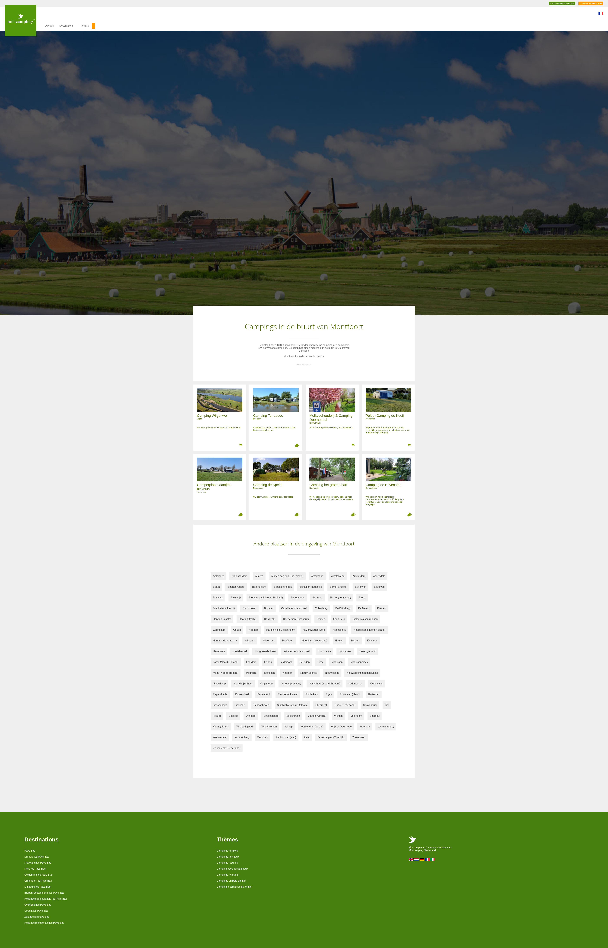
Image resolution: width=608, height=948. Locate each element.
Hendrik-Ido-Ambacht (225, 640)
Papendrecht (220, 694)
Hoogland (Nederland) (314, 640)
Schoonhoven (261, 705)
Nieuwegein (332, 672)
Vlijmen (338, 715)
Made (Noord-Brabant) (225, 672)
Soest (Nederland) (345, 705)
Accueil (49, 25)
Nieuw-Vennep (308, 672)
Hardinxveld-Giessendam (280, 629)
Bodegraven (297, 597)
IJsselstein (219, 651)
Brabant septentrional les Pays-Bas (44, 892)
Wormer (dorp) (386, 726)
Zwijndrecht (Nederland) (226, 748)
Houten (339, 640)
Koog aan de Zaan (265, 651)
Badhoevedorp (236, 586)
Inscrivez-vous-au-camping (562, 3)
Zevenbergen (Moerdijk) (330, 737)
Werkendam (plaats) (312, 726)
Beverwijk (360, 586)
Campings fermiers (227, 850)
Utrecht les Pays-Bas (36, 910)
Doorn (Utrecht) (247, 619)
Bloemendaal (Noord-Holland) (266, 597)
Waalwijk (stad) (244, 726)
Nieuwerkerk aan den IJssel (362, 672)
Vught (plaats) (220, 726)
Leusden (305, 662)
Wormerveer (220, 737)
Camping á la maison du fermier (234, 886)
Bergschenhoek (283, 586)
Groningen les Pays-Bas (38, 880)
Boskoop (317, 597)
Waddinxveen (269, 726)
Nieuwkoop (219, 683)
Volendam (356, 715)
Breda (362, 597)
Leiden (268, 662)
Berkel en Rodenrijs (311, 586)
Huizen (355, 640)
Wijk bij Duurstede (341, 726)
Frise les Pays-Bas (35, 868)
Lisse (321, 662)
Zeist (307, 737)
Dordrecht (269, 619)
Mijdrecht (251, 672)
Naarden (287, 672)
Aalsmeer (218, 576)
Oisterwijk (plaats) (291, 683)
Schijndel (240, 705)
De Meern (363, 608)
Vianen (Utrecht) (317, 715)
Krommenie (324, 651)
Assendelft (379, 576)
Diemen (381, 608)
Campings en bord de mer (231, 880)
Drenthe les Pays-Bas (36, 856)
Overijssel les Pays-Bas (37, 904)
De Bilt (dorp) (342, 608)
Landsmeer (345, 651)
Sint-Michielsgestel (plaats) (292, 705)
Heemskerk (339, 629)
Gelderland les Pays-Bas (38, 874)
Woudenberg (242, 737)
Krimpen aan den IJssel (297, 651)
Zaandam (262, 737)
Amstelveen (338, 576)
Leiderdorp (286, 662)
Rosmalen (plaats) (350, 694)
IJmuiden (372, 640)
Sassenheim (220, 705)
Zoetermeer (358, 737)
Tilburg (217, 715)
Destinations (66, 25)
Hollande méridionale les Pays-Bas (44, 922)
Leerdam (251, 662)
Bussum (268, 608)
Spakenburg (370, 705)
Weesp (289, 726)
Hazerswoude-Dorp (314, 629)
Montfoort (269, 672)
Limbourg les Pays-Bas (37, 886)
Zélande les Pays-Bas (36, 916)
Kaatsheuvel (240, 651)
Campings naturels (227, 862)
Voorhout (375, 715)
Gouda (237, 629)
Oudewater (376, 683)
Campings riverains (227, 874)
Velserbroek (293, 715)
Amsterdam (358, 576)
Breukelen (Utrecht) (224, 608)
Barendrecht (259, 586)
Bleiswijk (236, 597)
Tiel (387, 705)
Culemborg (321, 608)
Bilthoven (379, 586)
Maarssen (337, 662)
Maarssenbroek (359, 662)
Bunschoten (249, 608)
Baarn (216, 586)
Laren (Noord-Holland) (225, 662)
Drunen (321, 619)
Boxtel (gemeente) (340, 597)
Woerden (365, 726)
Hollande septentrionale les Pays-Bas (45, 898)
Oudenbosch (355, 683)
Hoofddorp (288, 640)
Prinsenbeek (242, 694)
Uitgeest (233, 715)
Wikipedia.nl (306, 365)
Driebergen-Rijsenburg (296, 619)
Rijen (329, 694)
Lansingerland (367, 651)
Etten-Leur (339, 619)
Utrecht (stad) (271, 715)
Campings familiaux (228, 856)
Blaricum (218, 597)
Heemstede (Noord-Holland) (369, 629)
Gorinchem (219, 629)
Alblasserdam (239, 576)
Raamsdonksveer (288, 694)
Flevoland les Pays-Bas (37, 862)
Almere (259, 576)
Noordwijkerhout (243, 683)
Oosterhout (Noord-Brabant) (324, 683)
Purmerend (263, 694)
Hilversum (268, 640)
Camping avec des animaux (232, 868)
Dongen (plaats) (222, 619)
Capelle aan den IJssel (294, 608)
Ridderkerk (312, 694)
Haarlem (253, 629)
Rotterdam (374, 694)
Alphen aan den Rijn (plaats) (287, 576)
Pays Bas (29, 850)
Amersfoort (317, 576)
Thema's (84, 25)
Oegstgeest (266, 683)
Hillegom (250, 640)
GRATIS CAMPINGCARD (591, 3)
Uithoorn (251, 715)
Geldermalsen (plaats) (365, 619)
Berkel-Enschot (338, 586)
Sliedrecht (321, 705)
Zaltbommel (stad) (286, 737)
